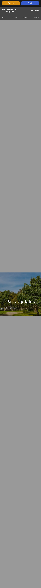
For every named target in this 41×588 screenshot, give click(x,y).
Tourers (25, 17)
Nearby (36, 17)
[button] (35, 10)
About (4, 17)
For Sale (14, 17)
